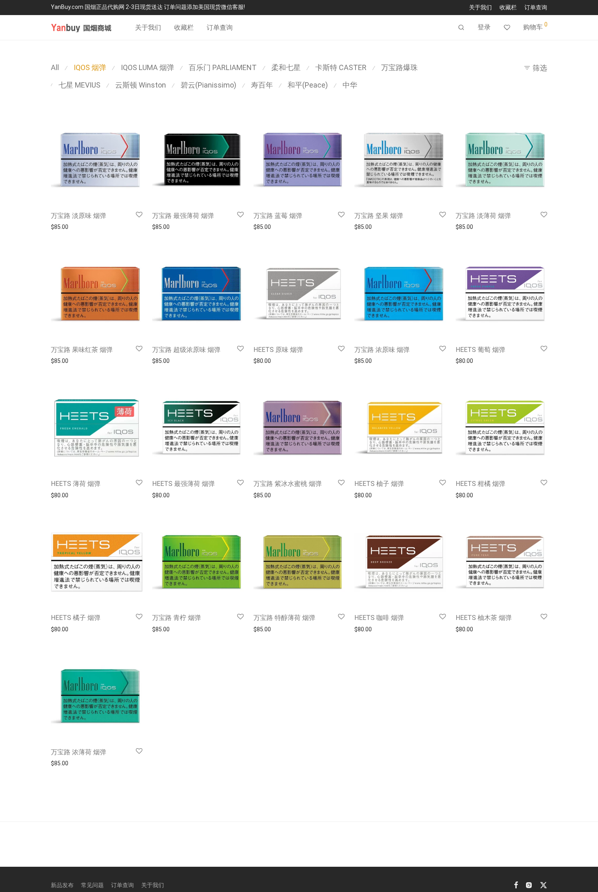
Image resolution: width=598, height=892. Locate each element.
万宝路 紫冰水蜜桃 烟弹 (287, 484)
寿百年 (262, 85)
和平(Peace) (308, 85)
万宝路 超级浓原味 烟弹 (186, 350)
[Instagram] (529, 884)
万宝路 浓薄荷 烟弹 (78, 752)
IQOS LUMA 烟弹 (147, 67)
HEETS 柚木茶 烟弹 (484, 618)
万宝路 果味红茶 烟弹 (82, 350)
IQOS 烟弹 (90, 67)
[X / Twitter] (543, 884)
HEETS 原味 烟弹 (278, 350)
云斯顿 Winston (140, 85)
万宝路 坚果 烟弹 (378, 216)
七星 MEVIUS (79, 85)
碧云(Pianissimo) (208, 85)
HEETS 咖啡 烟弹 (379, 618)
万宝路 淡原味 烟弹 (78, 216)
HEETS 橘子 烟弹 (75, 618)
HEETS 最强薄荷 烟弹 (183, 484)
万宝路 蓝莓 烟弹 (277, 216)
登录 (484, 27)
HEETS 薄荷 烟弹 (75, 484)
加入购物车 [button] (62, 227)
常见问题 (92, 885)
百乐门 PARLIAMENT (223, 67)
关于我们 (480, 7)
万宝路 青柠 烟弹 (176, 618)
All (55, 67)
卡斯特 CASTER (341, 67)
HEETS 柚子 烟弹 (379, 484)
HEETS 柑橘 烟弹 (480, 484)
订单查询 (535, 7)
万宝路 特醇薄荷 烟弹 (284, 618)
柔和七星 (286, 67)
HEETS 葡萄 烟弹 (480, 350)
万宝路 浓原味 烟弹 (382, 350)
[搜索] (461, 28)
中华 (350, 85)
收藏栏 (508, 7)
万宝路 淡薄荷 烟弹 (483, 216)
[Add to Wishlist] (139, 215)
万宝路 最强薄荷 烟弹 (183, 216)
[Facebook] (516, 884)
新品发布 (62, 885)
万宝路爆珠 (399, 67)
